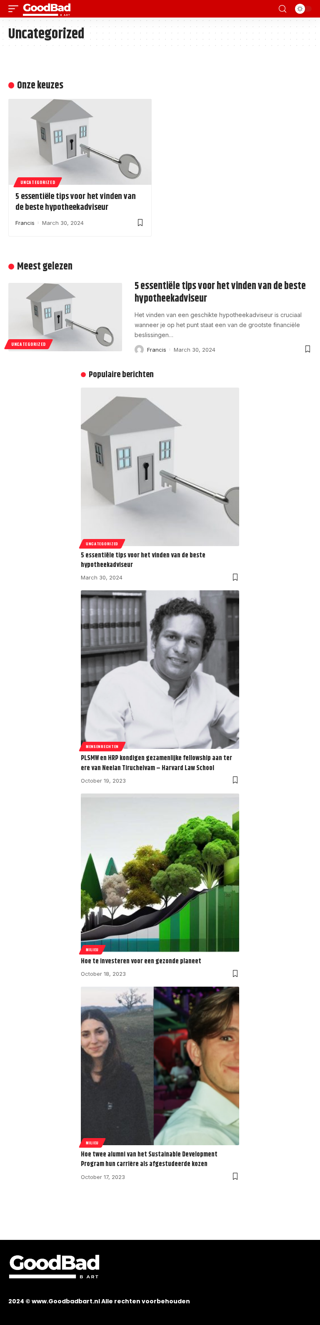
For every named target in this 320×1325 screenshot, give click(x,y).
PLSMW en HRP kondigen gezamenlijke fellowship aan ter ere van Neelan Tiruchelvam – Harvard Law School (156, 763)
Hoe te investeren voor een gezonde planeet (141, 961)
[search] (282, 9)
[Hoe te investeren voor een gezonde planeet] (160, 872)
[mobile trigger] (15, 9)
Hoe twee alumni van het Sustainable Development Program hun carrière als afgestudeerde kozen (149, 1159)
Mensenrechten (102, 746)
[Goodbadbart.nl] (46, 9)
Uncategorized (37, 182)
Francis (25, 222)
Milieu (92, 949)
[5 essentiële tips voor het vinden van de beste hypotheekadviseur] (80, 142)
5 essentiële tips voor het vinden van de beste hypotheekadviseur (75, 202)
